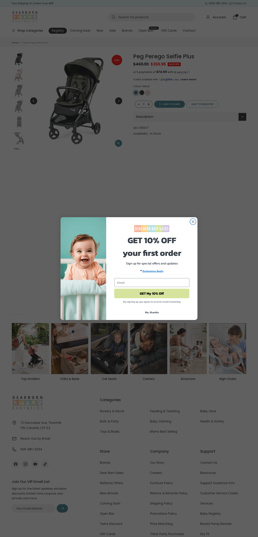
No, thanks (152, 312)
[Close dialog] (193, 222)
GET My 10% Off (152, 293)
